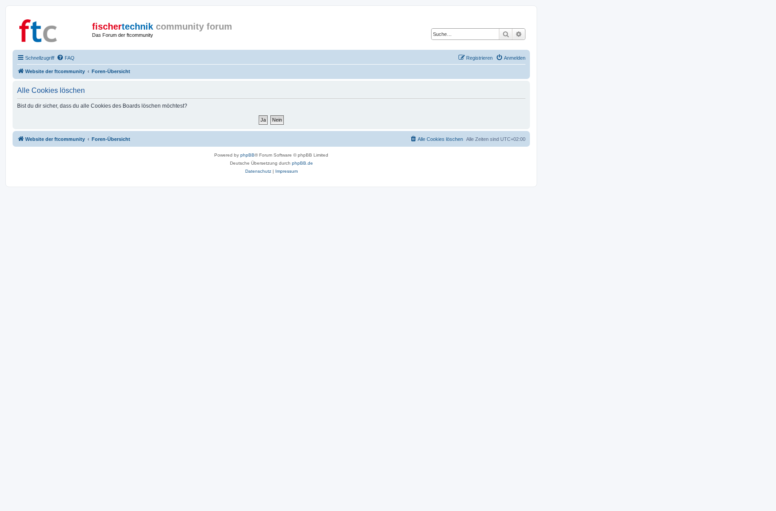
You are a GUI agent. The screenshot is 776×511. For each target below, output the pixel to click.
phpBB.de (302, 163)
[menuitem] (66, 57)
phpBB (247, 155)
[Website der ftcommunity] (53, 29)
